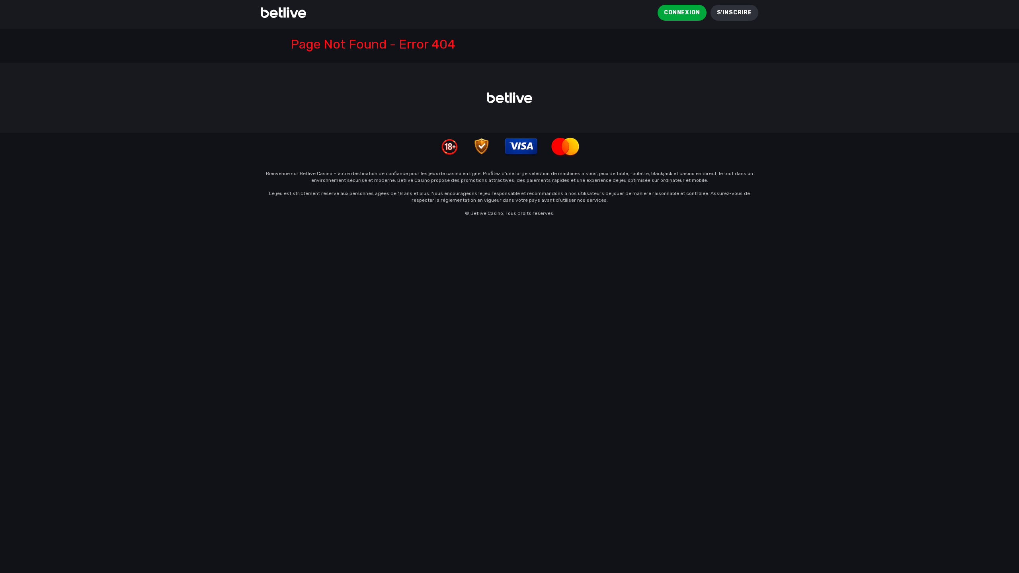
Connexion (682, 12)
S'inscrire (734, 12)
